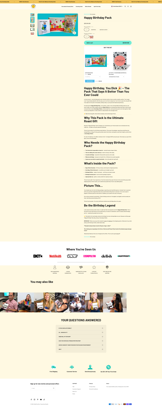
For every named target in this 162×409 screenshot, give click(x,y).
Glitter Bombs (88, 6)
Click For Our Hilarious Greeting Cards (37, 1)
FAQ (73, 386)
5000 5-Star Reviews (13, 1)
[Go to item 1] (32, 15)
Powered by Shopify (44, 404)
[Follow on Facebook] (31, 399)
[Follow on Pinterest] (38, 399)
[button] (87, 14)
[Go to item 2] (32, 20)
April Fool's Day (97, 6)
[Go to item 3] (32, 25)
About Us (75, 391)
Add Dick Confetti (103, 29)
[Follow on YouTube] (41, 399)
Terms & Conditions (93, 389)
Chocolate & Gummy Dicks (67, 6)
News (74, 393)
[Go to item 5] (32, 33)
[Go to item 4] (32, 29)
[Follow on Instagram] (34, 399)
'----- (87, 29)
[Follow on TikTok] (44, 399)
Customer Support (77, 389)
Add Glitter (93, 29)
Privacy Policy (92, 386)
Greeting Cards (79, 6)
